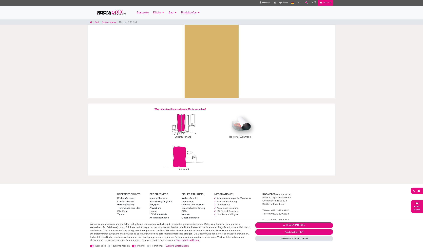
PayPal (141, 245)
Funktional (157, 245)
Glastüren (122, 211)
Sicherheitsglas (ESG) (161, 201)
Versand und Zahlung (193, 204)
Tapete (120, 214)
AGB (184, 211)
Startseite (143, 12)
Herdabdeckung (125, 204)
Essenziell (100, 245)
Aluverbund (155, 208)
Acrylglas (154, 204)
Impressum (187, 201)
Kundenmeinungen (234, 198)
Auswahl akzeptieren (294, 238)
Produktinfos (189, 12)
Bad (171, 12)
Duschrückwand (108, 22)
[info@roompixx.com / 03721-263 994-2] (416, 190)
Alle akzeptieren (294, 225)
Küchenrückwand (126, 198)
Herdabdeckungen (159, 217)
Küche (157, 12)
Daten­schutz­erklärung (193, 208)
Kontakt (186, 214)
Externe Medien (121, 245)
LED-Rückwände (158, 214)
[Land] (292, 3)
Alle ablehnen (294, 232)
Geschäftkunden (190, 217)
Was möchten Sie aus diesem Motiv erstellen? (180, 109)
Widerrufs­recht (189, 198)
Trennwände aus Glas (128, 208)
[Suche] (306, 3)
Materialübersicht (159, 198)
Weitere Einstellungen (177, 245)
